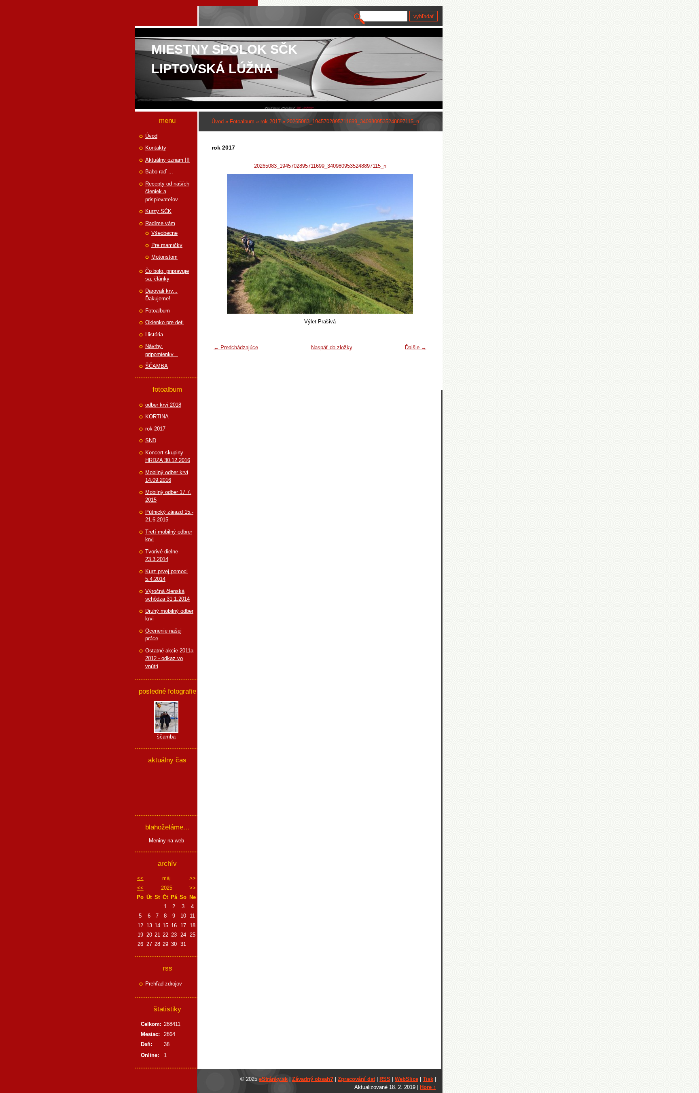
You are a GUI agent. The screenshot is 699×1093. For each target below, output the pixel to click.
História (154, 334)
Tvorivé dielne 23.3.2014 (161, 556)
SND (150, 440)
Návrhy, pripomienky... (161, 350)
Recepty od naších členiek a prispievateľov (167, 192)
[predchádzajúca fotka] (223, 244)
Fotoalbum (242, 121)
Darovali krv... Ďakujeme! (161, 295)
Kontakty (155, 148)
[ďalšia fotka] (417, 244)
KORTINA (157, 417)
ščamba (166, 737)
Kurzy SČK (158, 211)
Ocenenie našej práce (163, 635)
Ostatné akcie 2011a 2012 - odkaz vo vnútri (169, 658)
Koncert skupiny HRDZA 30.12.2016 (167, 456)
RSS (384, 1079)
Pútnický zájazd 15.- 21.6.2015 (169, 516)
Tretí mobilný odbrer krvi (168, 536)
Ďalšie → (415, 347)
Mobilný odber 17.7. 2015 (168, 496)
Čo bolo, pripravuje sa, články (167, 275)
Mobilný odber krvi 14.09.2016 (166, 476)
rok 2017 (271, 121)
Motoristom (164, 257)
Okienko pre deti (164, 322)
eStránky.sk (273, 1079)
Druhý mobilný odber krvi (169, 615)
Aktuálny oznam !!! (167, 160)
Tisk (428, 1079)
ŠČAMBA (156, 366)
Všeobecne (164, 233)
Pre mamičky (166, 245)
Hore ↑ (428, 1087)
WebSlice (406, 1079)
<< (140, 878)
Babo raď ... (159, 172)
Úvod (218, 121)
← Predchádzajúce (236, 347)
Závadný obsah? (312, 1079)
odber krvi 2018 (163, 405)
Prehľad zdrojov (163, 984)
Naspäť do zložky (331, 347)
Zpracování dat (356, 1079)
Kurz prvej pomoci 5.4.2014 (166, 575)
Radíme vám (160, 223)
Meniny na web (166, 841)
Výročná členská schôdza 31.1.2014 (167, 595)
